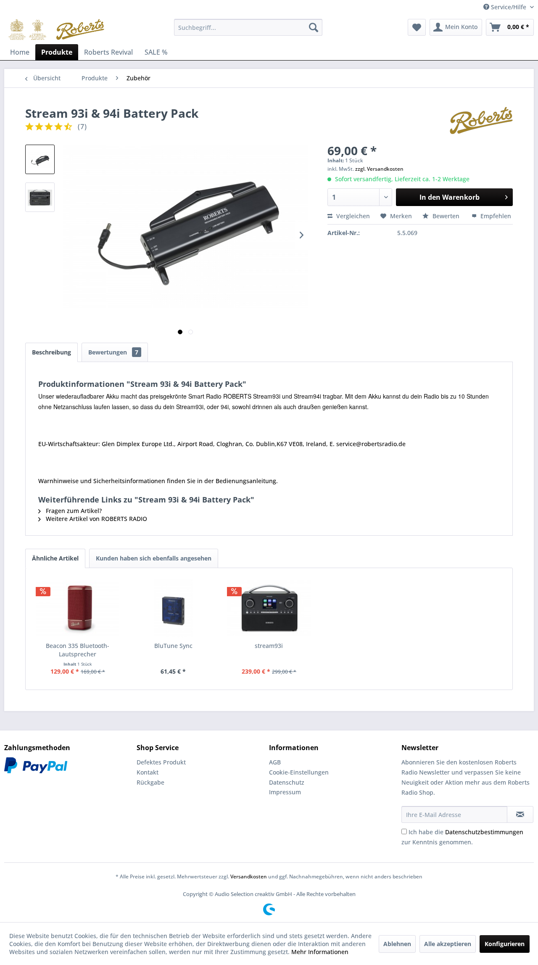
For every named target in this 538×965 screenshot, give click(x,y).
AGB (275, 762)
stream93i (269, 646)
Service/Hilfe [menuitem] (508, 7)
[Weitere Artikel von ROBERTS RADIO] (481, 121)
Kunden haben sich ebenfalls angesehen (153, 558)
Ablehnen (397, 944)
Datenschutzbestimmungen (484, 832)
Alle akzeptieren (447, 944)
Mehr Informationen (319, 952)
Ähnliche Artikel (55, 558)
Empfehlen (495, 216)
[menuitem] (248, 27)
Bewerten (446, 216)
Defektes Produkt (161, 762)
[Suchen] (313, 27)
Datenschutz (286, 782)
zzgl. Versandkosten (379, 168)
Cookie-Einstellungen (299, 772)
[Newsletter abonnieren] (520, 814)
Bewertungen (113, 352)
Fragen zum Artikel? (73, 511)
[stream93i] (269, 608)
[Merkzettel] (417, 27)
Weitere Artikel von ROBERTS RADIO (95, 519)
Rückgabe (150, 782)
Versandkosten (248, 876)
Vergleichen (352, 216)
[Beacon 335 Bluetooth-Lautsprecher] (77, 608)
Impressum (285, 792)
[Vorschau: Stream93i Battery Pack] (40, 159)
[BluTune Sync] (173, 608)
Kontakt (147, 772)
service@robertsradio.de (371, 444)
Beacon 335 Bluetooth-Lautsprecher (77, 650)
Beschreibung (51, 352)
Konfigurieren (505, 944)
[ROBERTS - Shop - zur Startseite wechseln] (56, 29)
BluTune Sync (173, 646)
